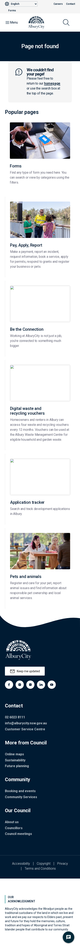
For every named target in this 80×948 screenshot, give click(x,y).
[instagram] (20, 685)
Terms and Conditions (40, 868)
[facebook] (9, 685)
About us (12, 822)
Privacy (62, 864)
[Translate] (7, 4)
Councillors (14, 828)
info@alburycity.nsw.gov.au (26, 723)
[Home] (36, 22)
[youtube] (52, 685)
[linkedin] (41, 685)
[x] (30, 685)
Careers (58, 3)
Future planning (17, 766)
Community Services (21, 797)
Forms (12, 10)
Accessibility (21, 864)
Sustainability (15, 760)
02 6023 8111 (15, 717)
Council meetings (18, 834)
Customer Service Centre (25, 729)
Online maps (14, 754)
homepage (52, 83)
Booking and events (20, 791)
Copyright (43, 864)
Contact (70, 3)
